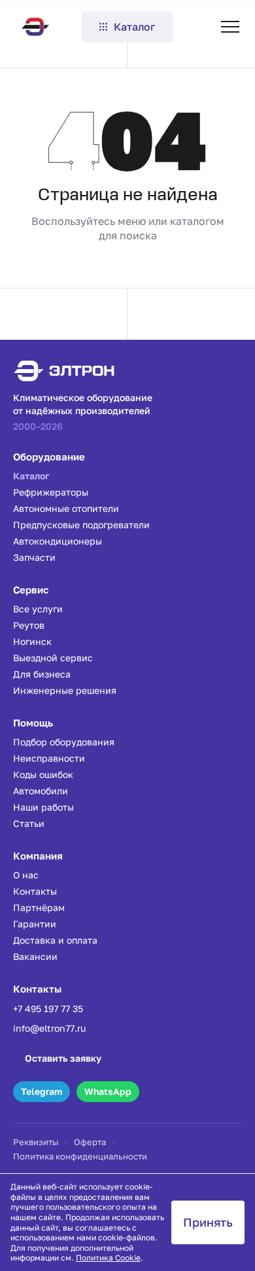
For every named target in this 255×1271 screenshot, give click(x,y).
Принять (208, 1222)
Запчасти (34, 557)
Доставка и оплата (55, 940)
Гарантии (34, 923)
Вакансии (35, 956)
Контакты (35, 891)
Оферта (90, 1142)
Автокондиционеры (57, 540)
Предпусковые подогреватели (81, 524)
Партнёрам (39, 907)
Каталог (134, 26)
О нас (26, 874)
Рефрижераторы (50, 492)
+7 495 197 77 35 (48, 1008)
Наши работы (43, 807)
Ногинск (32, 641)
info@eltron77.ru (49, 1028)
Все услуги (38, 608)
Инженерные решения (64, 690)
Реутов (28, 625)
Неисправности (49, 758)
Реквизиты (35, 1142)
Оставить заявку (63, 1058)
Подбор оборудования (63, 741)
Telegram (41, 1091)
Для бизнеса (42, 674)
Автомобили (40, 790)
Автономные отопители (66, 508)
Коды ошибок (43, 774)
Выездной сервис (53, 657)
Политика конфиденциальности (80, 1156)
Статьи (28, 823)
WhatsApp (107, 1091)
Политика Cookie (108, 1258)
